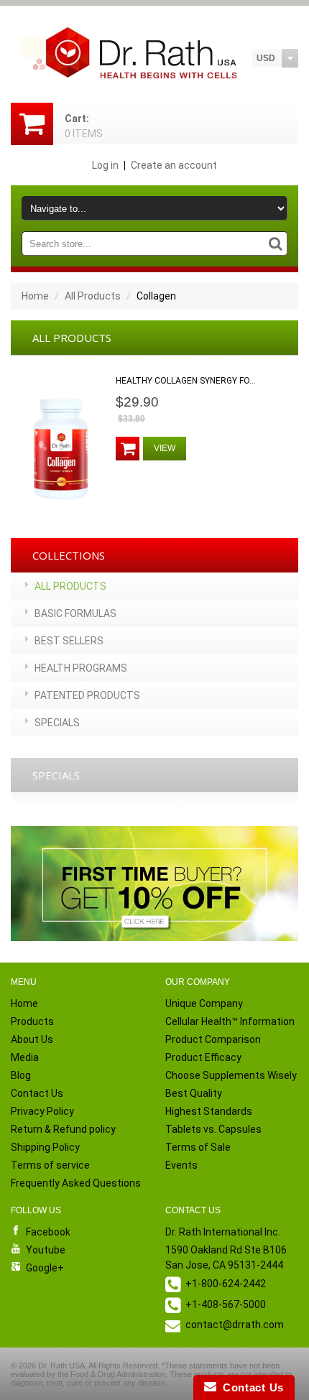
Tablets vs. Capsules (213, 1129)
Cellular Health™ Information (230, 1021)
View (164, 448)
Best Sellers (68, 640)
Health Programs (80, 668)
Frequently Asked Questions (76, 1183)
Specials (57, 722)
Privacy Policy (42, 1111)
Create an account (174, 165)
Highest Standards (208, 1111)
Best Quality (193, 1093)
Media (25, 1057)
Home (35, 296)
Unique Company (204, 1003)
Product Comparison (213, 1039)
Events (181, 1165)
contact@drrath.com (234, 1324)
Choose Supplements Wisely (231, 1075)
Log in (105, 165)
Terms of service (50, 1165)
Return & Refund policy (63, 1129)
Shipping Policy (45, 1147)
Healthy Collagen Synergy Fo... (186, 381)
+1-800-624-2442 (225, 1283)
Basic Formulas (75, 613)
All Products (93, 296)
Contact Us (37, 1093)
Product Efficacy (203, 1057)
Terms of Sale (198, 1147)
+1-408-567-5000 (225, 1304)
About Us (32, 1039)
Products (32, 1021)
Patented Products (87, 695)
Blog (21, 1075)
